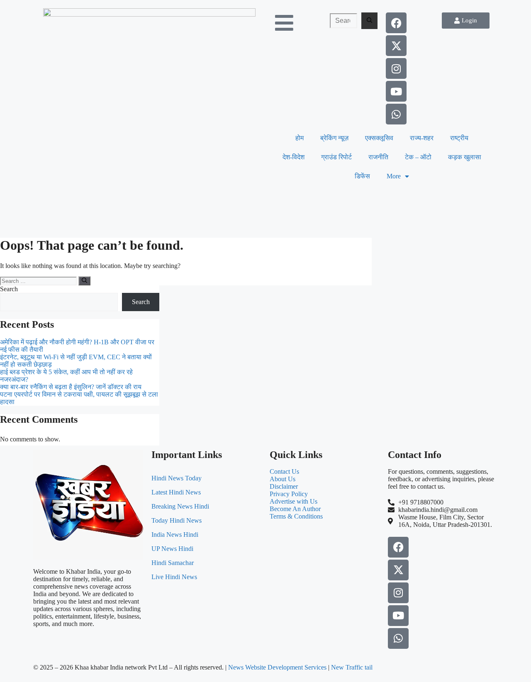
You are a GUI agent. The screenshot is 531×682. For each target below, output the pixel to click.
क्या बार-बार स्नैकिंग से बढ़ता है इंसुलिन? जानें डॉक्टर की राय (70, 386)
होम (299, 137)
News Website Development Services (277, 667)
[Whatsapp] (396, 114)
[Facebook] (396, 22)
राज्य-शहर (422, 137)
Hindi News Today (176, 478)
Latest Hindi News (176, 492)
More (394, 176)
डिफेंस (362, 176)
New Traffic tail (352, 667)
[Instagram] (396, 68)
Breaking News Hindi (180, 506)
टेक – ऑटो (418, 157)
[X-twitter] (396, 45)
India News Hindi (174, 534)
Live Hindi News (174, 576)
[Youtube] (396, 91)
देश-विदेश (293, 157)
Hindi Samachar (172, 562)
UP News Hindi (172, 548)
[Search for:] (343, 20)
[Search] (369, 20)
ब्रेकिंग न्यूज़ (334, 137)
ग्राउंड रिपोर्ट (336, 157)
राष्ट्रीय (459, 137)
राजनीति (378, 157)
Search (9, 288)
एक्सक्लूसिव (379, 137)
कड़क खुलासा (464, 157)
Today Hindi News (176, 520)
